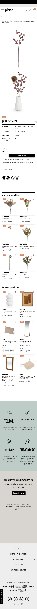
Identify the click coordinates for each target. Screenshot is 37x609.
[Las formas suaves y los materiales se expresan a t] (26, 517)
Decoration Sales (18, 21)
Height (21, 348)
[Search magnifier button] (33, 16)
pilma (9, 9)
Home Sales (9, 21)
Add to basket (21, 156)
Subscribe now (18, 493)
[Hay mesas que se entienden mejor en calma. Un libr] (26, 525)
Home (3, 21)
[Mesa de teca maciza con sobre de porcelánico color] (11, 534)
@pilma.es (18, 509)
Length (4, 383)
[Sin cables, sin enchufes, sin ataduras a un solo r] (11, 517)
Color (3, 348)
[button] (36, 122)
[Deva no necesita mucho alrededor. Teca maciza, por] (11, 525)
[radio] (3, 350)
